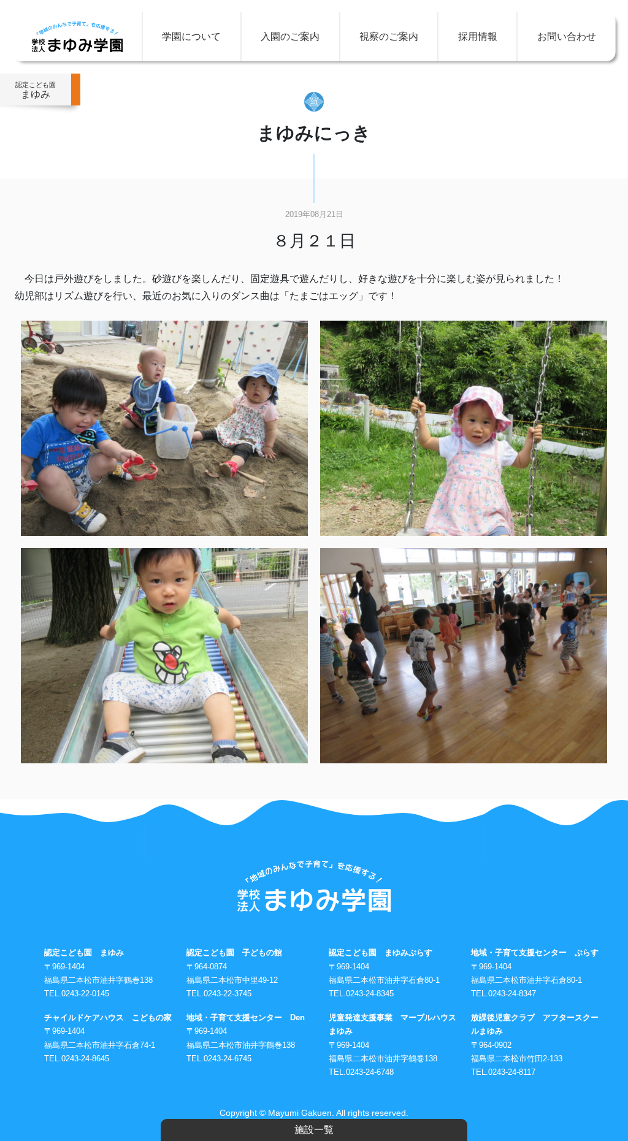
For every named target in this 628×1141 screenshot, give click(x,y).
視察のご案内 (388, 36)
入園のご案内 (290, 36)
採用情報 (477, 36)
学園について (191, 36)
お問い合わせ (566, 36)
